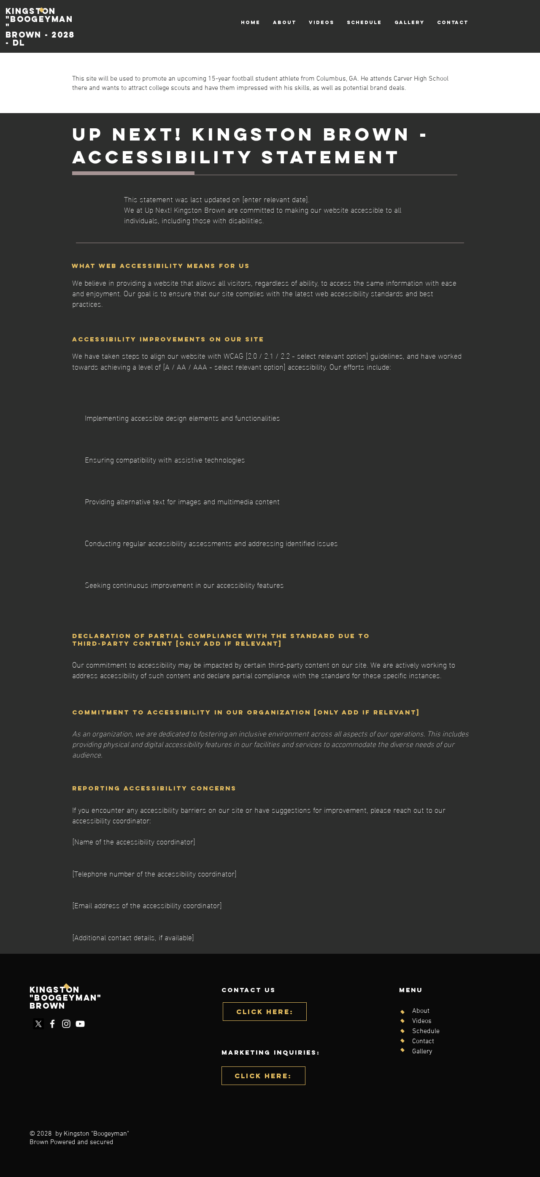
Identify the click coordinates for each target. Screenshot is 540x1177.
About (420, 1011)
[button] (263, 1075)
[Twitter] (38, 1023)
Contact (423, 1041)
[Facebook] (52, 1023)
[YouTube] (80, 1023)
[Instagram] (66, 1023)
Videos (422, 1021)
